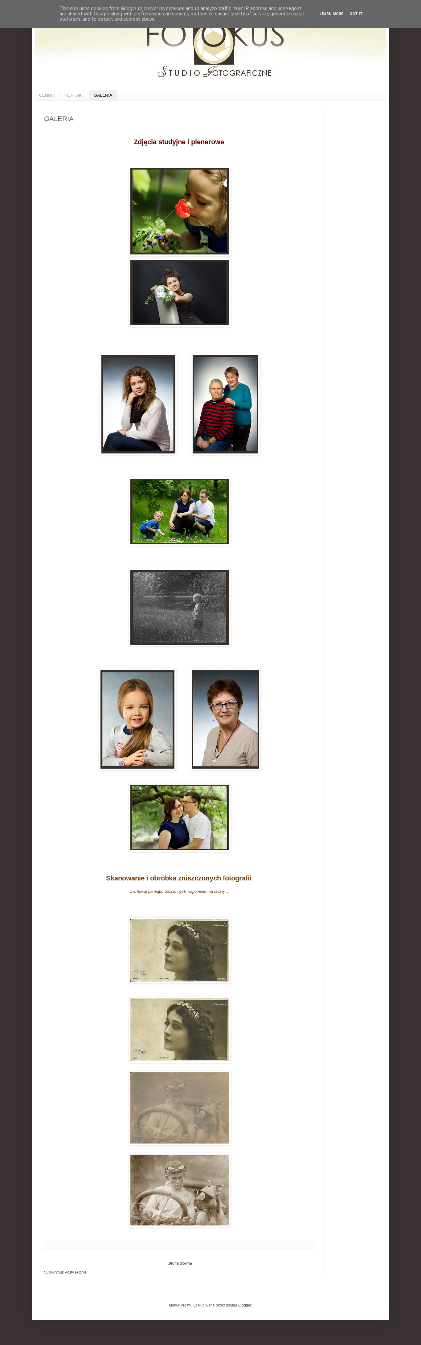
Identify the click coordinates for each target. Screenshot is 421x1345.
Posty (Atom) (75, 1272)
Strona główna (180, 1263)
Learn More (331, 14)
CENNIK (47, 95)
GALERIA (103, 95)
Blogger (244, 1305)
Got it (356, 14)
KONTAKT (74, 95)
